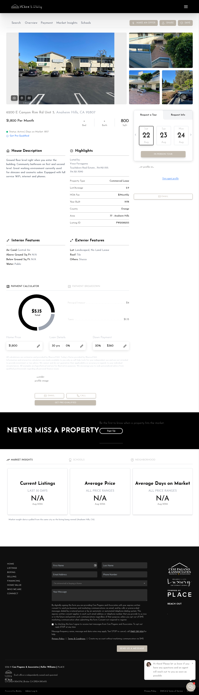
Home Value (14, 585)
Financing (13, 581)
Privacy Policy (58, 639)
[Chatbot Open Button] (191, 687)
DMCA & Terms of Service (171, 691)
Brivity (18, 691)
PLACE (61, 667)
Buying (11, 572)
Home (10, 564)
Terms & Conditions (76, 639)
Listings (12, 568)
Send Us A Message (132, 648)
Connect (12, 594)
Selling (11, 577)
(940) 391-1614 (136, 631)
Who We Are (14, 589)
